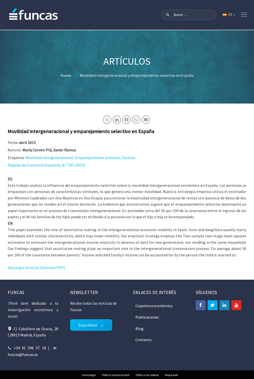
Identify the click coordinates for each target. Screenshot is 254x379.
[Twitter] (213, 305)
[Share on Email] (146, 119)
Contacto (143, 339)
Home (66, 75)
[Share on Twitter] (107, 119)
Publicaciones (147, 317)
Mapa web (171, 375)
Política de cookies (147, 375)
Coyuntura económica (153, 305)
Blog (139, 328)
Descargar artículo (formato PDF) (36, 267)
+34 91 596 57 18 (30, 347)
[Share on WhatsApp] (136, 119)
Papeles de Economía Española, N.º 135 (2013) (46, 164)
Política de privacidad (115, 375)
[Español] (229, 15)
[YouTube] (236, 305)
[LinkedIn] (224, 305)
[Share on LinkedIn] (117, 119)
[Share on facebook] (126, 119)
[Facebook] (201, 305)
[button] (168, 15)
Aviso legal (89, 375)
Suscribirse (87, 325)
